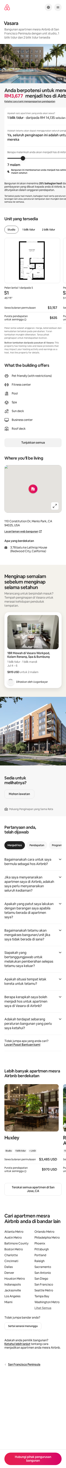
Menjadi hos (15, 845)
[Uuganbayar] (11, 682)
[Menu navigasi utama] (58, 7)
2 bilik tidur (48, 229)
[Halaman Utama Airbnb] (7, 7)
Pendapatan (37, 845)
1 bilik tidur (28, 229)
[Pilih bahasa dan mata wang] (48, 7)
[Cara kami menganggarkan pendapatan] (25, 320)
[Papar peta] (33, 489)
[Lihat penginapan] (31, 1130)
